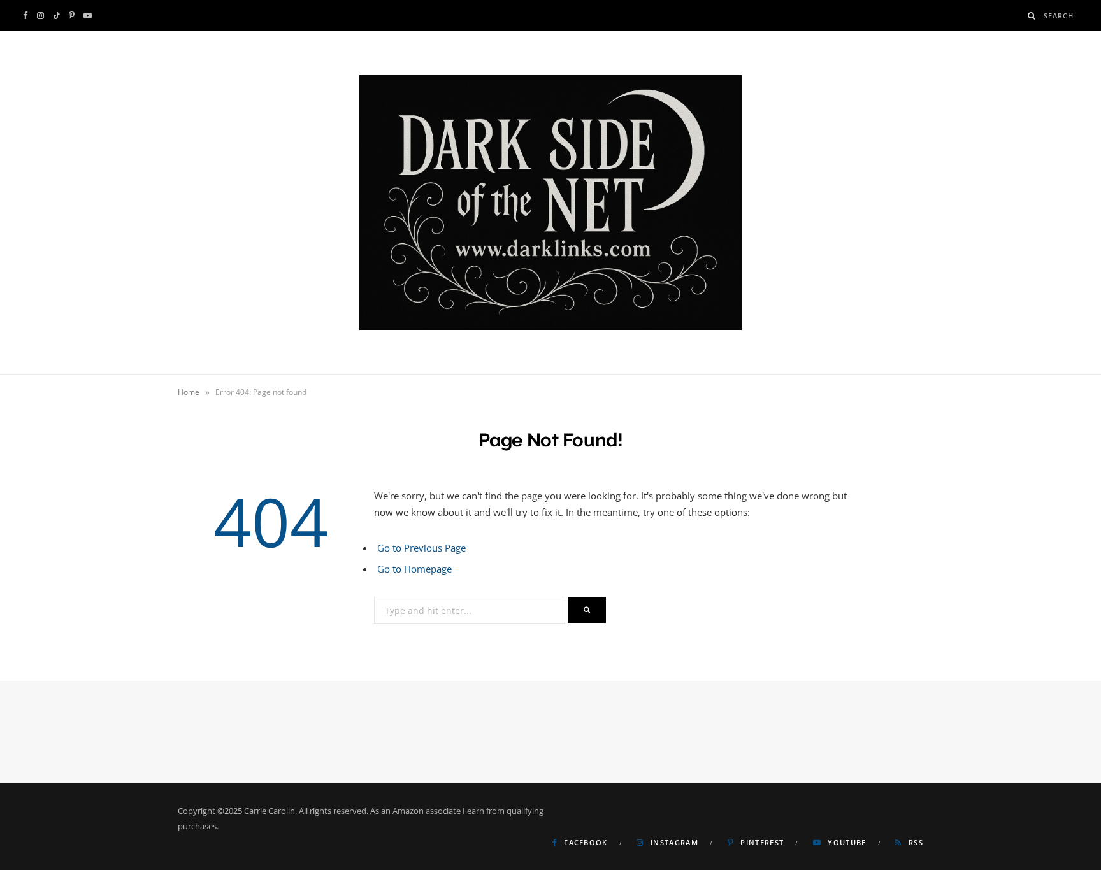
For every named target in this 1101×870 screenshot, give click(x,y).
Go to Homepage (414, 568)
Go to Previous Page (421, 547)
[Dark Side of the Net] (550, 202)
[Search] (1032, 15)
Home (188, 392)
